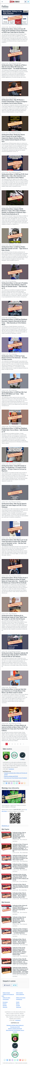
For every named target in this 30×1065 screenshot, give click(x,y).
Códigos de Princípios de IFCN (8, 995)
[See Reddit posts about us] (22, 783)
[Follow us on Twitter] (17, 783)
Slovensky (5, 1007)
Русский (18, 1005)
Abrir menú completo (2, 2)
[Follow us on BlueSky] (6, 783)
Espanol (4, 1003)
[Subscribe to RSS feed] (24, 783)
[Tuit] (28, 1)
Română (5, 1005)
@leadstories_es (5, 825)
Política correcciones (20, 997)
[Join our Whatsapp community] (14, 783)
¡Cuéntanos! (11, 768)
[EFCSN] (15, 1054)
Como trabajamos (20, 994)
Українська (18, 1007)
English (17, 1002)
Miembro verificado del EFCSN (11, 776)
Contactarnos (19, 999)
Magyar (17, 1003)
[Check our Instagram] (12, 783)
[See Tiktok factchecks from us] (4, 783)
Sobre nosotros (19, 992)
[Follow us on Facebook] (9, 783)
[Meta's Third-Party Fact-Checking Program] (15, 1046)
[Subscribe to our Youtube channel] (19, 783)
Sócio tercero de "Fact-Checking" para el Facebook (15, 777)
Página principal (6, 992)
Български (5, 1002)
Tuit (15, 985)
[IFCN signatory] (15, 1038)
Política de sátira (6, 997)
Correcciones (6, 999)
